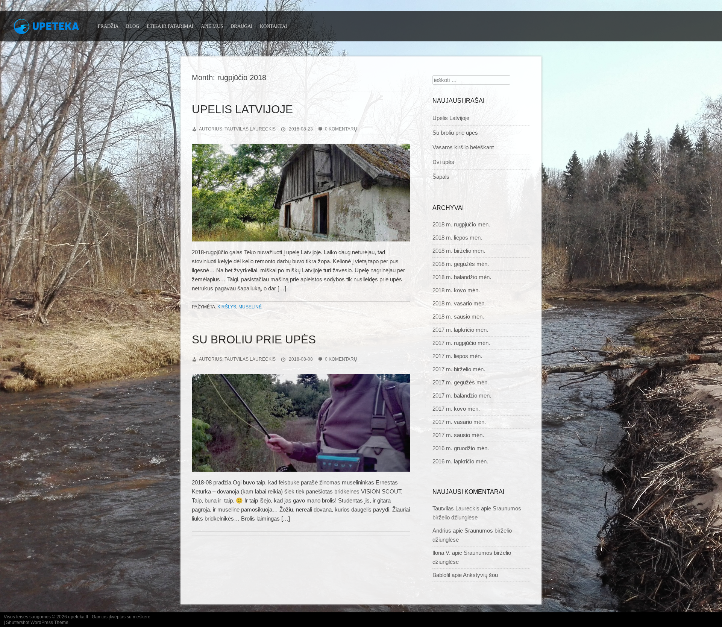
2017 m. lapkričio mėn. (460, 329)
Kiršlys (226, 307)
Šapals (440, 176)
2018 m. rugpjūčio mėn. (461, 224)
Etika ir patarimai (170, 26)
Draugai (241, 26)
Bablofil (441, 575)
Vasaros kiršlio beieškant (463, 147)
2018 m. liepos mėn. (457, 237)
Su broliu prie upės (254, 339)
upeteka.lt (78, 616)
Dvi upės (443, 162)
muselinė (250, 307)
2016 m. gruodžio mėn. (460, 448)
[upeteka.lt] (49, 29)
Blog (132, 26)
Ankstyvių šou (480, 575)
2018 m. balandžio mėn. (461, 277)
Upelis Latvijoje (242, 109)
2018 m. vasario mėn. (459, 303)
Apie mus (212, 26)
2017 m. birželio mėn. (458, 369)
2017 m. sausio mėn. (458, 435)
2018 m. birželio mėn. (458, 250)
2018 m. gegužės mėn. (460, 264)
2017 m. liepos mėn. (457, 356)
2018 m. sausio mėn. (458, 316)
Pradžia (108, 26)
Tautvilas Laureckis (455, 508)
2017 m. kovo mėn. (456, 408)
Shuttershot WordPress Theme (37, 622)
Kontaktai (273, 26)
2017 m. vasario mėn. (459, 422)
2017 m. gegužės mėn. (460, 382)
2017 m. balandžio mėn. (461, 395)
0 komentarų (341, 129)
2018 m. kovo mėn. (456, 290)
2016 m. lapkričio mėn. (460, 461)
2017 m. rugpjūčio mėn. (461, 343)
